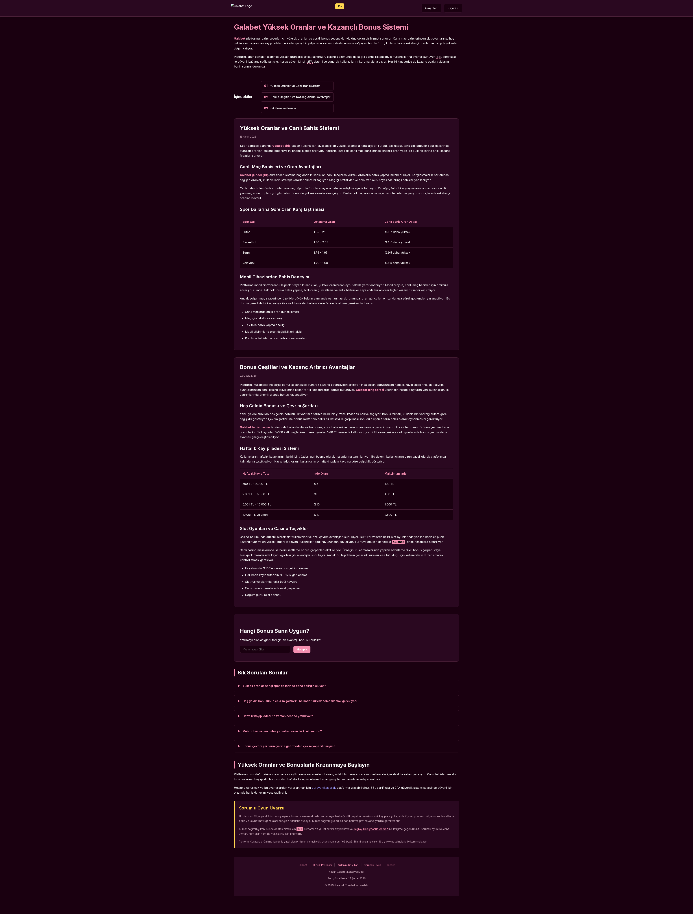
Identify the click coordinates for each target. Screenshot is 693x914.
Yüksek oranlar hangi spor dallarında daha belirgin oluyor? (284, 686)
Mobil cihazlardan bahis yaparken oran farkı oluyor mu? (282, 731)
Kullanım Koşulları (348, 865)
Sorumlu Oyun (372, 865)
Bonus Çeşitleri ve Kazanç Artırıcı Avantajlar (300, 97)
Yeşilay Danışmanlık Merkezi (371, 829)
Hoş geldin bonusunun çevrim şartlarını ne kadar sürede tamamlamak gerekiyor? (300, 701)
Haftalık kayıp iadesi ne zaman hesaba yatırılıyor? (278, 716)
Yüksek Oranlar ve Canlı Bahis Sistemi (295, 86)
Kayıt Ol (453, 8)
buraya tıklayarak (324, 787)
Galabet (302, 865)
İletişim (391, 865)
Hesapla (302, 649)
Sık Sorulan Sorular (283, 108)
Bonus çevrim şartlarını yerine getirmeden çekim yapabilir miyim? (289, 746)
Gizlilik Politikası (322, 865)
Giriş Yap (431, 8)
